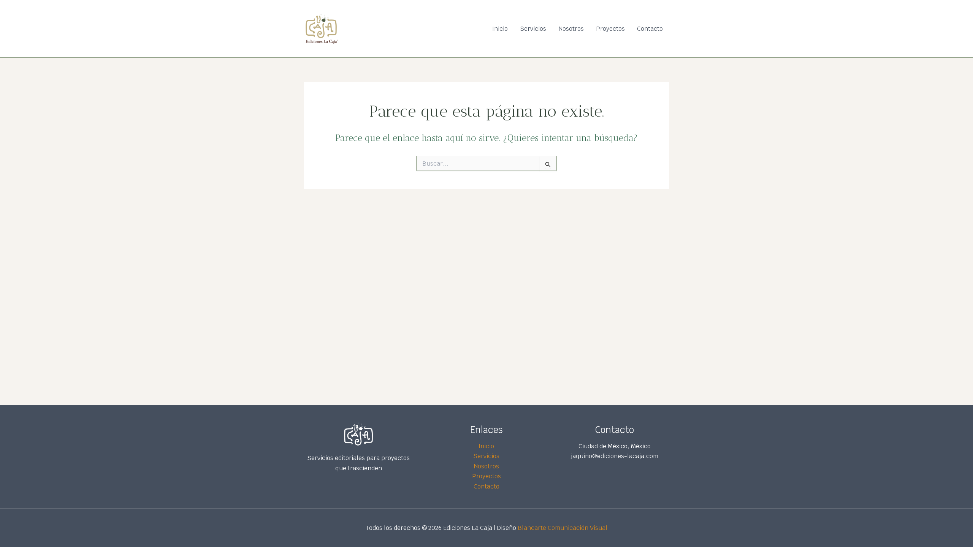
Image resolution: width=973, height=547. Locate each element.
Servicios (533, 29)
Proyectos (610, 29)
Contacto (650, 29)
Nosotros (571, 29)
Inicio (500, 29)
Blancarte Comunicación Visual (562, 528)
